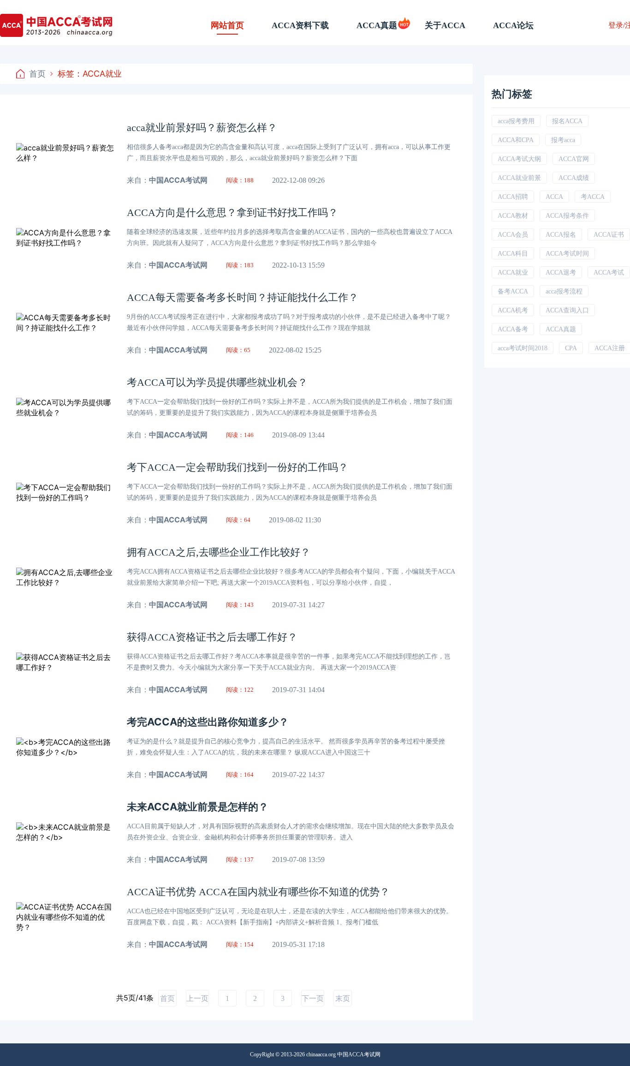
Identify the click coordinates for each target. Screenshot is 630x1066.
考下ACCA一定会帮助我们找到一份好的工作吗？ (237, 467)
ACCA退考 (561, 272)
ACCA (554, 196)
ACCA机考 (513, 310)
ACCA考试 (609, 272)
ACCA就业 (513, 272)
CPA (571, 348)
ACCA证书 (609, 234)
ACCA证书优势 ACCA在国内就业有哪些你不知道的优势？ (258, 892)
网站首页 (227, 25)
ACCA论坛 (513, 25)
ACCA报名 (561, 234)
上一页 (197, 998)
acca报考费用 (516, 121)
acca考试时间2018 (522, 348)
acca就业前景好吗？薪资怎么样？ (202, 127)
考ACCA (593, 196)
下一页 (313, 998)
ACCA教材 (513, 215)
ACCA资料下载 (300, 25)
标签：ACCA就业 (90, 73)
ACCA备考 (513, 329)
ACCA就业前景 (519, 177)
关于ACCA (445, 25)
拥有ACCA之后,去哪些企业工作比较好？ (218, 552)
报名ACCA (567, 121)
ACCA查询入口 (567, 310)
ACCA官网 (574, 159)
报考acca (563, 140)
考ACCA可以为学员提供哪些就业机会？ (217, 382)
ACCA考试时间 (567, 253)
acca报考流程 (564, 291)
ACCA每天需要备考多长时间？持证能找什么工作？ (242, 297)
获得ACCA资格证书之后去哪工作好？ (212, 637)
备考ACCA (513, 291)
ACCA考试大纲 (519, 159)
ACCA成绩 (574, 177)
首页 (37, 73)
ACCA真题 (377, 25)
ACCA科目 (513, 253)
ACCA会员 (513, 234)
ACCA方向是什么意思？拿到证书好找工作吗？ (232, 212)
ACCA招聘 (513, 196)
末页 (342, 998)
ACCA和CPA (516, 140)
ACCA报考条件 (567, 215)
